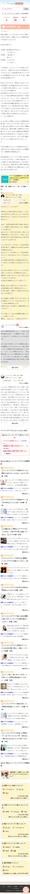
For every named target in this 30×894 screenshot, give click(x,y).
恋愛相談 (15, 19)
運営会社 (9, 886)
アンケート (6, 19)
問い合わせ (16, 888)
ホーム (4, 886)
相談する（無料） (26, 891)
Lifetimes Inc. (13, 890)
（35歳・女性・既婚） (14, 375)
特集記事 (23, 19)
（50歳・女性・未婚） (13, 195)
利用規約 (16, 886)
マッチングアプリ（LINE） (11, 13)
